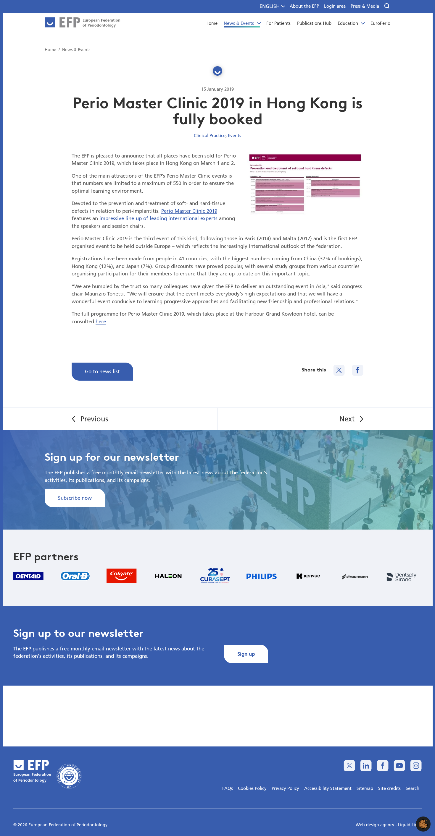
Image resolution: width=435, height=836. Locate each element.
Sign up (246, 654)
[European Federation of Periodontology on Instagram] (416, 765)
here (101, 321)
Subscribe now (75, 498)
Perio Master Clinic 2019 (189, 211)
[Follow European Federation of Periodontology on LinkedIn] (366, 765)
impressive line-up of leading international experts (158, 218)
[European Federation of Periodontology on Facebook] (382, 765)
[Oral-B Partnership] (75, 576)
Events (234, 135)
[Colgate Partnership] (122, 576)
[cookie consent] (423, 824)
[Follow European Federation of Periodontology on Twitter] (349, 765)
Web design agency (375, 824)
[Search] (387, 6)
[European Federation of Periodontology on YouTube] (399, 765)
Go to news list (102, 371)
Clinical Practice (209, 135)
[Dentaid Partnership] (28, 576)
